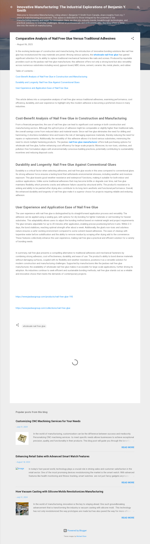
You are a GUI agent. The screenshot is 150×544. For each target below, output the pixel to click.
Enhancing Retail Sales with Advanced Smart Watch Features (52, 456)
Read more (128, 447)
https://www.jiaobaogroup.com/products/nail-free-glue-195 (44, 296)
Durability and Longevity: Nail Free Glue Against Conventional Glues (48, 82)
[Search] (138, 8)
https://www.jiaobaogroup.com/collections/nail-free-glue (43, 308)
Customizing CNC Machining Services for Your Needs (48, 421)
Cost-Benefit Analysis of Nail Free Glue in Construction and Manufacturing (51, 76)
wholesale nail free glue (34, 326)
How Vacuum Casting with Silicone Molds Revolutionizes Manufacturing (59, 491)
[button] (132, 39)
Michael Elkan (81, 536)
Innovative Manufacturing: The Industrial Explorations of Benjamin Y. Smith (71, 9)
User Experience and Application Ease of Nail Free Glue (42, 88)
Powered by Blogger (77, 530)
